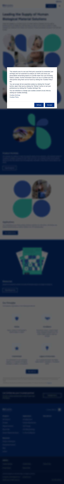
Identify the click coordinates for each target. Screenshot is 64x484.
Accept (49, 105)
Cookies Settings (15, 95)
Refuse (39, 105)
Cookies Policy (14, 97)
